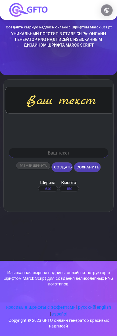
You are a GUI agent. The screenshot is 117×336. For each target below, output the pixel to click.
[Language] (107, 10)
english (104, 307)
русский (86, 307)
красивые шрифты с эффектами (41, 307)
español (59, 314)
